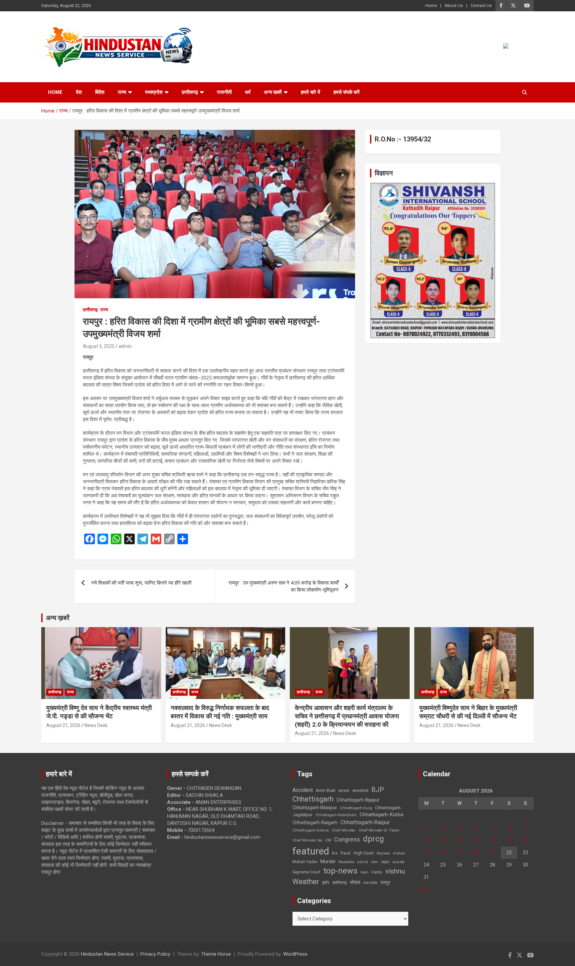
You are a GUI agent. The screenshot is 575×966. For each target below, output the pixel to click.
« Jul (423, 889)
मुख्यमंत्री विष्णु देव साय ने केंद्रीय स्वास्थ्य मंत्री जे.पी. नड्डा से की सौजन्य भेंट (99, 712)
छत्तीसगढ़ (190, 92)
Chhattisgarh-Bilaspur (314, 807)
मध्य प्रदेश (370, 883)
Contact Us (481, 5)
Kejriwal (383, 853)
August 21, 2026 (63, 725)
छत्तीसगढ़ (339, 882)
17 (426, 852)
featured (310, 851)
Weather (305, 881)
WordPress (295, 954)
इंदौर (325, 882)
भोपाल (355, 882)
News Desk (96, 725)
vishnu (395, 871)
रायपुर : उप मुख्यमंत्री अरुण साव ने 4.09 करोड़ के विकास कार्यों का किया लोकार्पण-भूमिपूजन (283, 586)
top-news (340, 870)
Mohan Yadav (304, 861)
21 (492, 852)
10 (426, 840)
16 (525, 840)
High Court (363, 852)
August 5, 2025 (98, 346)
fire (334, 853)
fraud (345, 853)
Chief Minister (344, 830)
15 (509, 840)
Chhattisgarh (312, 799)
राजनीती (224, 92)
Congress (347, 839)
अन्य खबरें (273, 92)
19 (459, 852)
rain (374, 861)
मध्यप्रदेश (154, 92)
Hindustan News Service (107, 954)
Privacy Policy (155, 954)
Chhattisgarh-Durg (356, 808)
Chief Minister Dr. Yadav (379, 830)
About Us (454, 5)
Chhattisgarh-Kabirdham (336, 815)
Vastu (376, 872)
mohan (399, 853)
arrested (360, 790)
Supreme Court (306, 871)
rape (385, 861)
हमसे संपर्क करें (346, 92)
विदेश (99, 92)
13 (476, 840)
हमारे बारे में (310, 92)
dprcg (373, 839)
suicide (398, 862)
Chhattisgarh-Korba (381, 815)
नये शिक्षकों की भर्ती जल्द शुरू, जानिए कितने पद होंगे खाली (141, 583)
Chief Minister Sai (307, 840)
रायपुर (385, 882)
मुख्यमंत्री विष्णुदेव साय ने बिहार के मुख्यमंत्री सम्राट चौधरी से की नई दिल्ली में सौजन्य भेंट (468, 712)
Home (431, 5)
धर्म (248, 92)
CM (328, 840)
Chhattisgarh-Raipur (365, 822)
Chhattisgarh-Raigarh (314, 822)
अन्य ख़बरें (58, 618)
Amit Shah (325, 790)
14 (492, 840)
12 (459, 840)
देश (79, 92)
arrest (343, 790)
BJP (377, 790)
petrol (362, 862)
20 (476, 852)
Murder (328, 861)
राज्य (122, 92)
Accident (302, 790)
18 (443, 852)
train (364, 872)
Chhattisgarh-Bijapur (358, 800)
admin (125, 346)
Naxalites (346, 861)
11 (443, 840)
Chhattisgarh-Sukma (310, 830)
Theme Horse (216, 954)
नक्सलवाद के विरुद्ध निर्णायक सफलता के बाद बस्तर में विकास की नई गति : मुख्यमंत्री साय (220, 712)
